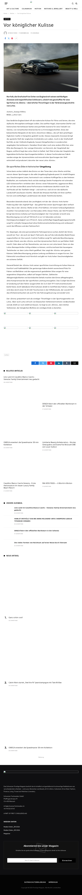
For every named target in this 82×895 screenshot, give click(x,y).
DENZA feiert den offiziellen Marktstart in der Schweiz (59, 405)
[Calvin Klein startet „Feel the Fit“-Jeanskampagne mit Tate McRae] (41, 652)
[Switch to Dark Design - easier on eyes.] (72, 3)
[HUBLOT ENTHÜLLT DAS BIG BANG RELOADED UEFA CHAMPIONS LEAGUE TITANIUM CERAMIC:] (8, 521)
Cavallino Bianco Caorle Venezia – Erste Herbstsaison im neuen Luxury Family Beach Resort (20, 485)
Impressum (53, 882)
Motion (38, 9)
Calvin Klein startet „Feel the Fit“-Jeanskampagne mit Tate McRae (35, 682)
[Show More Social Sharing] (16, 38)
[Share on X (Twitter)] (8, 38)
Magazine (7, 833)
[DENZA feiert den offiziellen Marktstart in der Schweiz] (60, 387)
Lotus (6, 355)
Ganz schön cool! (16, 617)
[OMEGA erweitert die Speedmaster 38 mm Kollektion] (22, 426)
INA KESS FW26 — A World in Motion (57, 483)
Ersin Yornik (13, 33)
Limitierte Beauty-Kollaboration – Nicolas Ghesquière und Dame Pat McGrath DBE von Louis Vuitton (59, 444)
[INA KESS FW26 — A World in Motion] (60, 467)
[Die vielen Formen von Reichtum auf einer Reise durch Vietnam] (8, 545)
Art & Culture (13, 9)
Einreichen (67, 860)
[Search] (76, 3)
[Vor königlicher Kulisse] (41, 67)
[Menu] (6, 3)
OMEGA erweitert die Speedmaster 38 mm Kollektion (21, 443)
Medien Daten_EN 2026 (12, 827)
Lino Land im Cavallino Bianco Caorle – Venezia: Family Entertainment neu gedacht (21, 378)
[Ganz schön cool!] (41, 587)
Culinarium (27, 9)
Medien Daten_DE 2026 (12, 830)
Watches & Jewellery (53, 9)
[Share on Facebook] (5, 38)
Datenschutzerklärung (35, 882)
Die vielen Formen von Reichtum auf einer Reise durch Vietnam (40, 542)
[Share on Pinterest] (12, 38)
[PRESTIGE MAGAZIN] (41, 3)
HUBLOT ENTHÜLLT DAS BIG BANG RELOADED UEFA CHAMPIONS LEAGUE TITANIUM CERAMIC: (43, 520)
